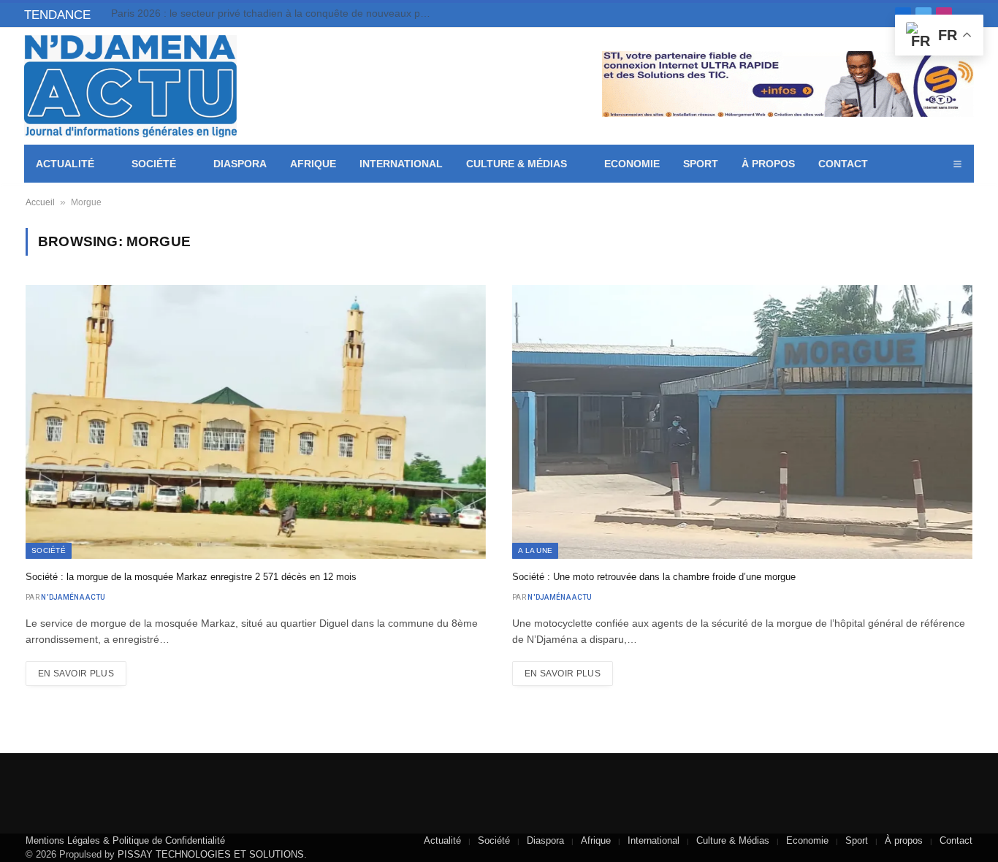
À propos (768, 163)
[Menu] (957, 164)
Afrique (313, 163)
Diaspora (240, 163)
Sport (700, 163)
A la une (535, 550)
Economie (632, 163)
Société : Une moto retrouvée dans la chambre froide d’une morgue (654, 576)
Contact (843, 163)
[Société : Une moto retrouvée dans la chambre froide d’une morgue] (742, 422)
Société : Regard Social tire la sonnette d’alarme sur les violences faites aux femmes (275, 13)
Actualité (65, 163)
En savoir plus (76, 673)
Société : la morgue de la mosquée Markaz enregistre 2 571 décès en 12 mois (191, 576)
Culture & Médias (516, 163)
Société (154, 163)
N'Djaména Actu (73, 597)
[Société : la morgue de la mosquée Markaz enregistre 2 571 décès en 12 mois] (256, 422)
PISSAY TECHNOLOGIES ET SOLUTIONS (211, 854)
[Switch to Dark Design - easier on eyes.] (936, 164)
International (401, 163)
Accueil (40, 202)
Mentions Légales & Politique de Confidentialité (125, 840)
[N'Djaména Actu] (130, 86)
